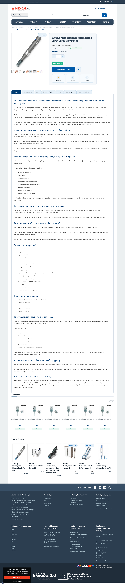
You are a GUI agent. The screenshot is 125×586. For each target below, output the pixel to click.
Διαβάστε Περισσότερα (17, 519)
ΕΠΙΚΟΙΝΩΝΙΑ (42, 2)
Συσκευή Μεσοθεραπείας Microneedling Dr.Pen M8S (18, 467)
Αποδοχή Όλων (17, 577)
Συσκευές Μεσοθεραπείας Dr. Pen (65, 27)
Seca (12, 532)
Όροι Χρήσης (73, 498)
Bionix (12, 548)
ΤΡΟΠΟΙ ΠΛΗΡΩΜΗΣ (33, 2)
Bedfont (13, 546)
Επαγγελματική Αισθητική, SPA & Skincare (45, 27)
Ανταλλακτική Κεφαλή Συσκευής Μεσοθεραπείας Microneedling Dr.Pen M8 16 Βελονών (36, 419)
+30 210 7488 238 (103, 543)
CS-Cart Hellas (99, 568)
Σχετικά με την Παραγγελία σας (104, 508)
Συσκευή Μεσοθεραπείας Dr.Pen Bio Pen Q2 (36, 466)
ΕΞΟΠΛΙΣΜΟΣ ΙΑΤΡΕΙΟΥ (33, 22)
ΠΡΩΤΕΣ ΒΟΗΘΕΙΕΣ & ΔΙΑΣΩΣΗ (77, 22)
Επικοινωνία (47, 505)
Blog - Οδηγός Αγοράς (20, 15)
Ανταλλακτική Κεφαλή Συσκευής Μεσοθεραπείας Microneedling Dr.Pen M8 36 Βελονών (53, 419)
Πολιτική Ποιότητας (49, 501)
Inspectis (13, 544)
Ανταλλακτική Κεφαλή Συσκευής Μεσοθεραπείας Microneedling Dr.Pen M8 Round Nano (87, 419)
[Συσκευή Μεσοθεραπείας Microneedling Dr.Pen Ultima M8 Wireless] (29, 51)
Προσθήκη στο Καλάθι (63, 69)
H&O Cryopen (14, 534)
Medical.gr (14, 27)
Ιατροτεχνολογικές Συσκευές (26, 27)
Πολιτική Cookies (23, 573)
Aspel (12, 536)
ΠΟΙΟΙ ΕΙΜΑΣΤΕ (15, 2)
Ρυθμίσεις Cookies (17, 581)
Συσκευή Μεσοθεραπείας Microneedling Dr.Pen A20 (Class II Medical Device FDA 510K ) (52, 468)
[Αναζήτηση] (104, 15)
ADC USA (13, 551)
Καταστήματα (47, 503)
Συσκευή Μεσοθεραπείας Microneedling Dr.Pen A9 (103, 466)
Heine (12, 529)
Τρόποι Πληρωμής (100, 498)
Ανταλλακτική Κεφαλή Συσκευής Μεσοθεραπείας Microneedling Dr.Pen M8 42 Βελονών (70, 419)
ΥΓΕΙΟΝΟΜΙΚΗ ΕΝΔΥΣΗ (62, 22)
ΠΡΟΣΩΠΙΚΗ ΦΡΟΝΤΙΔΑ (106, 22)
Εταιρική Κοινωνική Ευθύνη (76, 504)
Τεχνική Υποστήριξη (101, 503)
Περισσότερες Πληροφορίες (52, 546)
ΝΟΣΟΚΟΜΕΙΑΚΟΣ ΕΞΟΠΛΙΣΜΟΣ (91, 22)
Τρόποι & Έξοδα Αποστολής (103, 501)
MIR (12, 541)
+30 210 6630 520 (51, 536)
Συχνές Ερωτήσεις (100, 505)
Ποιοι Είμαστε (47, 498)
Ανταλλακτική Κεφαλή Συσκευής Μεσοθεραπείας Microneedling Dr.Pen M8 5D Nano (104, 419)
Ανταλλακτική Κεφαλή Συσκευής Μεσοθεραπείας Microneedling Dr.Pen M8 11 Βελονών (19, 419)
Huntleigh (13, 539)
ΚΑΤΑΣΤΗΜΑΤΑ (23, 2)
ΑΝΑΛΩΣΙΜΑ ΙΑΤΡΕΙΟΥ (48, 22)
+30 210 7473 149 (77, 541)
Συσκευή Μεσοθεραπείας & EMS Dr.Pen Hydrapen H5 (86, 466)
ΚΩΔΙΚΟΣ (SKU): (56, 45)
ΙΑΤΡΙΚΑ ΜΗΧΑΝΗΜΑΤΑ (19, 22)
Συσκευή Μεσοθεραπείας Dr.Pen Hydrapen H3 (70, 466)
